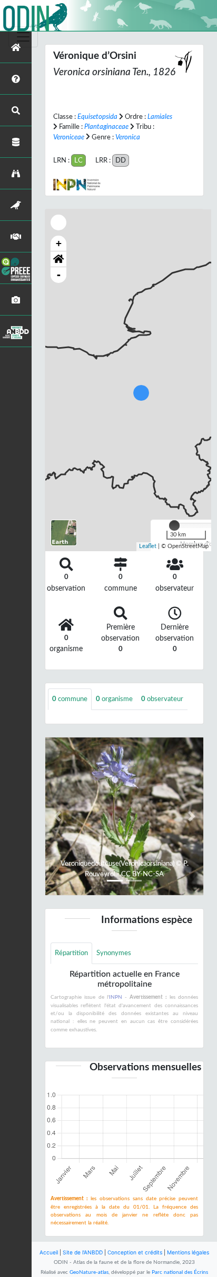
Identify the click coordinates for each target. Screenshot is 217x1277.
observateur (162, 699)
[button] (58, 259)
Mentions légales (188, 1252)
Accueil (49, 1252)
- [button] (59, 274)
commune (69, 699)
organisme (114, 699)
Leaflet (147, 546)
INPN (115, 997)
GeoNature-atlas (89, 1272)
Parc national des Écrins (180, 1272)
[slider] (174, 525)
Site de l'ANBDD (83, 1252)
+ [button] (59, 243)
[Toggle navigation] (23, 36)
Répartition (71, 953)
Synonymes (113, 953)
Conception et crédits (134, 1252)
